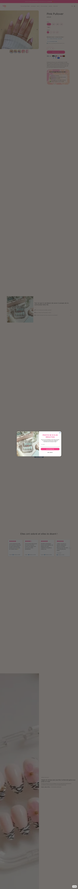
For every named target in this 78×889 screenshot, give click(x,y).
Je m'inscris (50, 449)
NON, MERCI (50, 452)
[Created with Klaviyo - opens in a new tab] (39, 457)
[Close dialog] (60, 432)
